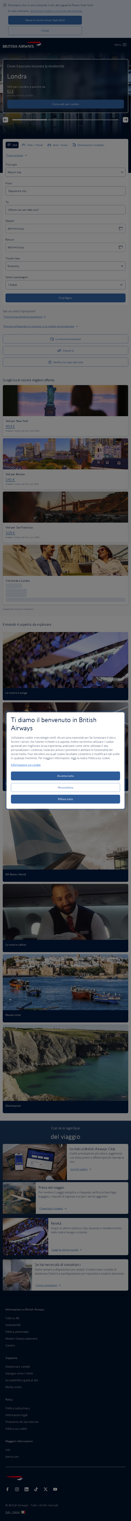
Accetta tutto (65, 776)
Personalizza (65, 787)
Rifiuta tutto (65, 799)
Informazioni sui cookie (26, 765)
